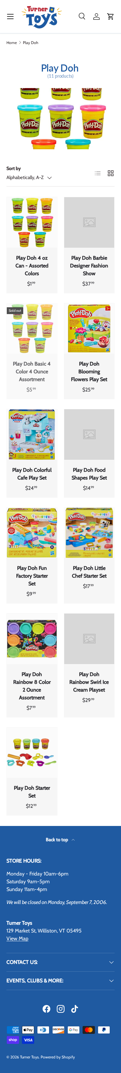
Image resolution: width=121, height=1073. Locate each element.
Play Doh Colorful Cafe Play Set (32, 474)
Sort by (13, 168)
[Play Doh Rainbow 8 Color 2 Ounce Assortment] (32, 639)
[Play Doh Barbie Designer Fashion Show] (89, 222)
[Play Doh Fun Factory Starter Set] (32, 533)
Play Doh (30, 43)
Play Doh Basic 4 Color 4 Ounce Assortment (32, 371)
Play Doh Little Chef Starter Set (89, 572)
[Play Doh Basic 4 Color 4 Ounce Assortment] (32, 328)
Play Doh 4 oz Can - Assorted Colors (31, 266)
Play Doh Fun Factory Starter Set (32, 576)
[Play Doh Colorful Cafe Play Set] (32, 434)
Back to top (57, 839)
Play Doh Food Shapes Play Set (89, 474)
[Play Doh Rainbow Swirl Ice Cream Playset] (89, 639)
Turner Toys (29, 1057)
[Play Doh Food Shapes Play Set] (89, 434)
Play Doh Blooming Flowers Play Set (89, 371)
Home (11, 43)
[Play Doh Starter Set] (32, 753)
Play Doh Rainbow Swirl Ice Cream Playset (89, 682)
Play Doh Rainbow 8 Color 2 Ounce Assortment (32, 686)
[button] (111, 16)
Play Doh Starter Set (32, 792)
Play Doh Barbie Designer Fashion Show (89, 266)
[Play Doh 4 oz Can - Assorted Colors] (32, 222)
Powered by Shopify (58, 1057)
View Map (17, 938)
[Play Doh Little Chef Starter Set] (89, 533)
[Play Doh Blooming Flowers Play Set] (89, 328)
